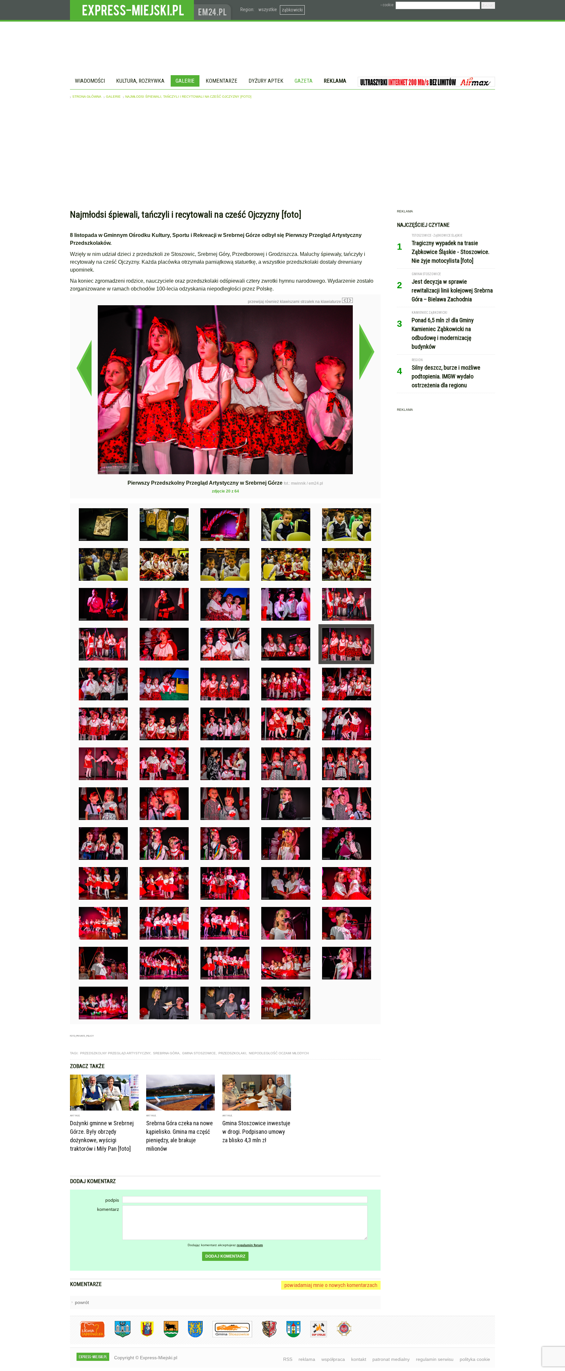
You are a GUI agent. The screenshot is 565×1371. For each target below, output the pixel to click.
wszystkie (267, 9)
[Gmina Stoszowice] (227, 1336)
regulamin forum (250, 1245)
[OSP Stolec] (313, 1336)
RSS (287, 1359)
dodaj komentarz (225, 1256)
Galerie (185, 80)
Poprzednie (84, 368)
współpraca (333, 1359)
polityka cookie (475, 1359)
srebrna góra (166, 1053)
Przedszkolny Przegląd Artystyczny (115, 1053)
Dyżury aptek (265, 80)
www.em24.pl (214, 10)
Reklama (335, 80)
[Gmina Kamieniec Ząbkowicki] (190, 1336)
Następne (367, 352)
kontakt (358, 1359)
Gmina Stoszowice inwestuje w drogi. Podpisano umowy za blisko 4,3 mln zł (256, 1132)
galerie (113, 96)
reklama (307, 1359)
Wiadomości (90, 80)
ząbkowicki (292, 9)
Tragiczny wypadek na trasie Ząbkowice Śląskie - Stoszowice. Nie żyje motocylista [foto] (450, 252)
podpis (112, 1200)
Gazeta (304, 80)
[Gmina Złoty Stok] (264, 1336)
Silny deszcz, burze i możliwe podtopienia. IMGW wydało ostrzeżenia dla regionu (446, 376)
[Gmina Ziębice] (288, 1336)
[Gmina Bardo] (142, 1336)
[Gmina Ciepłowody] (166, 1336)
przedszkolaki (232, 1053)
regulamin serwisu (435, 1359)
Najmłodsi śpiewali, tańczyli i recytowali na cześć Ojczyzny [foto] (188, 96)
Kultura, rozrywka (140, 80)
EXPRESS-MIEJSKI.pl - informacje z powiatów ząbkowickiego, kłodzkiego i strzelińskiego (132, 10)
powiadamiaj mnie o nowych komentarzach (330, 1285)
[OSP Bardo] (339, 1335)
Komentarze (221, 80)
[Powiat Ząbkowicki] (87, 1336)
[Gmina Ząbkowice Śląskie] (117, 1336)
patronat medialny (391, 1359)
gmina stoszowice (199, 1053)
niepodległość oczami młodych (279, 1053)
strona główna (86, 96)
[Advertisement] (282, 155)
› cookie (387, 5)
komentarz (108, 1209)
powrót (82, 1302)
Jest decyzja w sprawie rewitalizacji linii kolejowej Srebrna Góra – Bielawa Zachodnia (452, 290)
